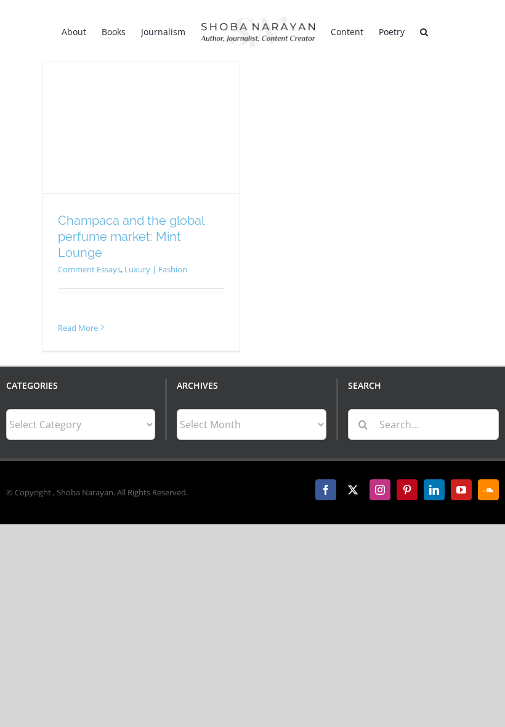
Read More (78, 327)
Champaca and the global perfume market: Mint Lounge (131, 236)
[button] (424, 31)
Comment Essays (89, 269)
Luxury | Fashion (155, 269)
